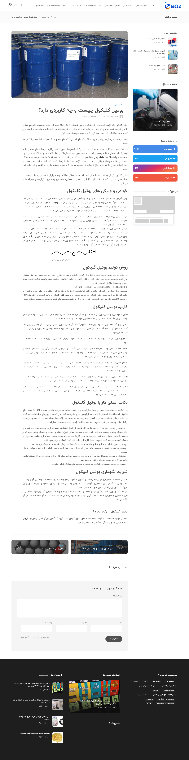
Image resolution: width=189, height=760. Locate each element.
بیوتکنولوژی (40, 5)
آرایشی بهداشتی (141, 5)
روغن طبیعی (142, 686)
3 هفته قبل (112, 707)
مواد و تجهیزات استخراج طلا (165, 704)
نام (120, 622)
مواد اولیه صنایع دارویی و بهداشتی (163, 695)
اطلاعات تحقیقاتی (53, 5)
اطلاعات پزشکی (75, 5)
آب (103, 165)
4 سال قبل (111, 116)
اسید (145, 681)
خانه (152, 5)
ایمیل (84, 622)
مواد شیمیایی (127, 5)
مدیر (116, 116)
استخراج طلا (170, 681)
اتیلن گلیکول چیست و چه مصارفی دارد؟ (97, 548)
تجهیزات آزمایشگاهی (112, 5)
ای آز (46, 518)
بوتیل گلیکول (122, 125)
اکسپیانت (135, 681)
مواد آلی (155, 690)
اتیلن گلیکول (105, 157)
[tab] (56, 675)
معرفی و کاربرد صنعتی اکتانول (52, 548)
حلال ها (31, 240)
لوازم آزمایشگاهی (169, 690)
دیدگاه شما (117, 596)
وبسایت (48, 622)
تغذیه (65, 5)
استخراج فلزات (156, 681)
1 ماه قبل (47, 706)
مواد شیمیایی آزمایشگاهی (166, 699)
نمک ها (149, 704)
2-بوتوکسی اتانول (52, 202)
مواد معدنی (149, 699)
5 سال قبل (170, 125)
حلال (52, 314)
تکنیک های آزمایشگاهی (92, 5)
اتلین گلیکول (58, 295)
